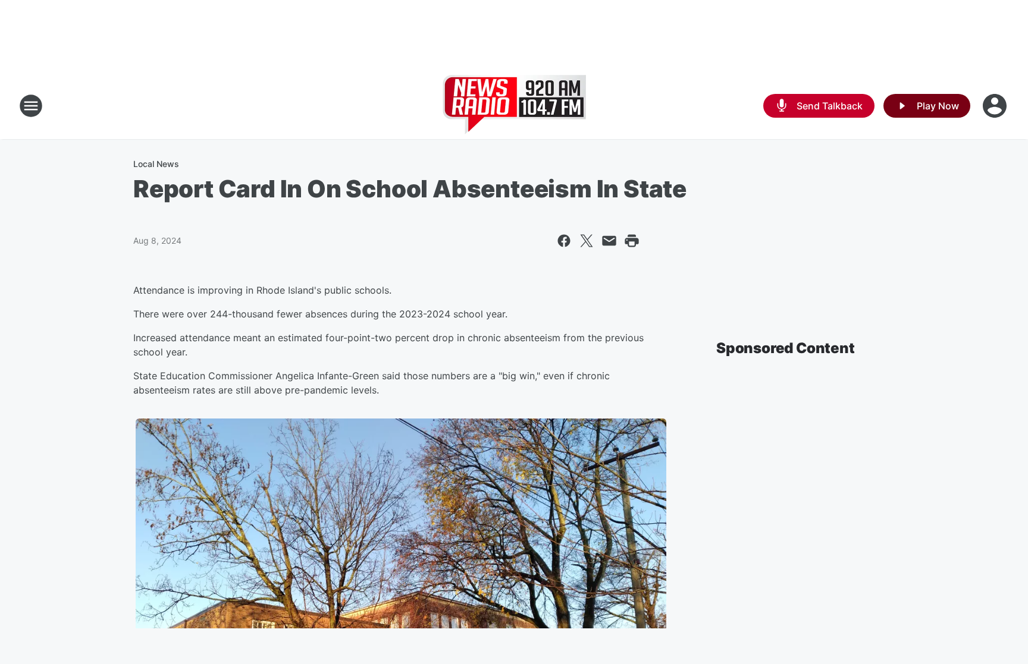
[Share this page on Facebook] (564, 240)
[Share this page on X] (586, 240)
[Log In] (996, 106)
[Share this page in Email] (609, 240)
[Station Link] (514, 106)
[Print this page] (631, 240)
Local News (156, 164)
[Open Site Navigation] (31, 106)
